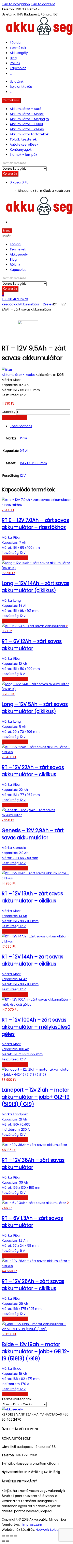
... (11, 73)
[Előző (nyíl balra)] (3, 1541)
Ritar (23, 438)
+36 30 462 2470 (15, 299)
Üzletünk (17, 81)
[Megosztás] (11, 1535)
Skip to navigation (16, 4)
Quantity (8, 411)
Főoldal (15, 42)
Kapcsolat (18, 68)
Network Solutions (49, 1529)
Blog (13, 58)
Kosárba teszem (14, 417)
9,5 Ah (24, 450)
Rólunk (15, 63)
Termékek (18, 47)
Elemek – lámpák (23, 154)
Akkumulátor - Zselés (36, 304)
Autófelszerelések (24, 144)
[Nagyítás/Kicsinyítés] (3, 1535)
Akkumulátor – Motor (27, 114)
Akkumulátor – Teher (26, 124)
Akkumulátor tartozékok (29, 134)
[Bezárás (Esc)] (15, 1535)
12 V (23, 475)
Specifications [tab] (21, 426)
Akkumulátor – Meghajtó (29, 119)
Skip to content (43, 4)
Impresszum (32, 1524)
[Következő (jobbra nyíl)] (7, 1541)
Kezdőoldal (10, 304)
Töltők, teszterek (23, 139)
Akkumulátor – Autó (25, 108)
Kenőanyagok (21, 149)
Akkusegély (19, 52)
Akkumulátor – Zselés (27, 129)
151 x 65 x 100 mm (33, 463)
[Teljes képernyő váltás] (7, 1535)
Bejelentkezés (21, 86)
